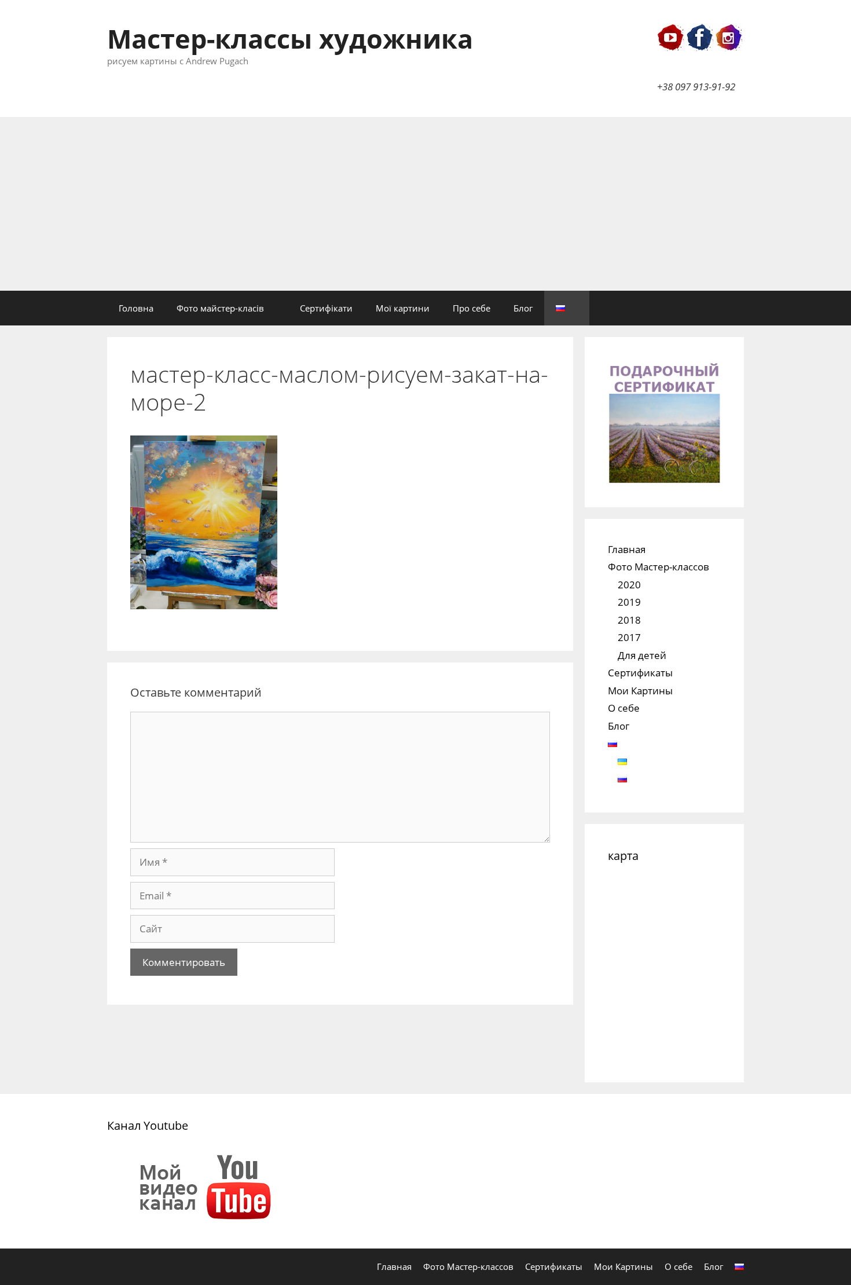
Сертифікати (326, 308)
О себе (624, 708)
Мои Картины (640, 690)
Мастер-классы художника (290, 38)
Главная (626, 549)
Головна (136, 308)
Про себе (471, 308)
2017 (629, 637)
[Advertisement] (425, 204)
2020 (629, 584)
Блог (523, 308)
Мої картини (403, 308)
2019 (629, 602)
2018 (629, 620)
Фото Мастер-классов (658, 566)
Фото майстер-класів (220, 308)
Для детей (642, 655)
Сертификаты (640, 672)
